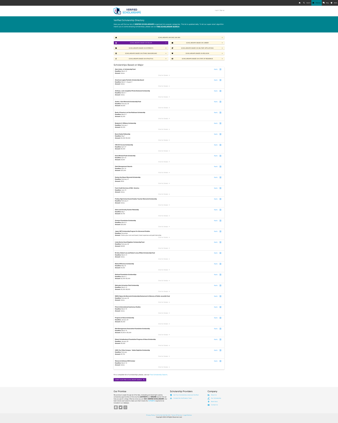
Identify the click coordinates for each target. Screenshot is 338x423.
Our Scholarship (216, 398)
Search (306, 3)
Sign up (222, 10)
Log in (217, 10)
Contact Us (214, 405)
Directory (316, 3)
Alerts (333, 3)
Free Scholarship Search (158, 375)
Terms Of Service (176, 415)
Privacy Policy (150, 415)
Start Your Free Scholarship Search (130, 380)
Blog (326, 3)
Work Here (214, 401)
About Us (214, 395)
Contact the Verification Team (182, 398)
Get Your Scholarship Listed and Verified (186, 395)
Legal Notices (187, 415)
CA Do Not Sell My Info (163, 415)
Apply (215, 69)
